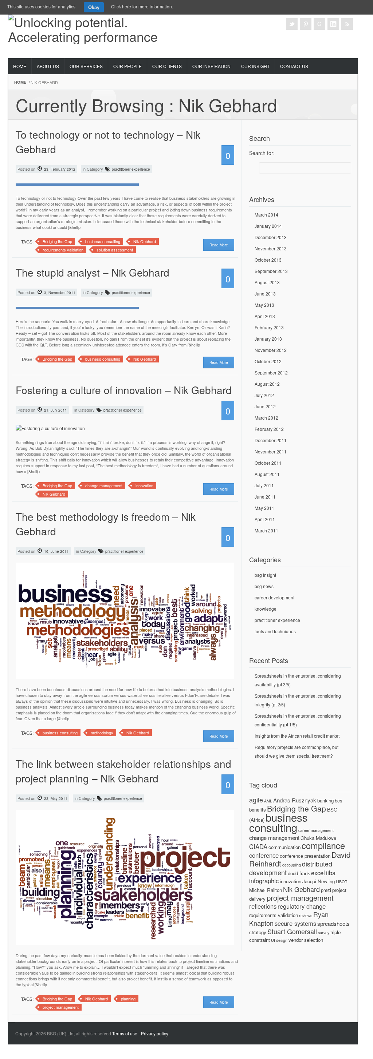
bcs (338, 800)
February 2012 (269, 429)
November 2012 (271, 350)
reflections (262, 906)
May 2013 (264, 305)
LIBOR (342, 881)
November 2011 (271, 451)
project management (61, 1007)
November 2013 (271, 248)
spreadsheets (333, 923)
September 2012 (271, 372)
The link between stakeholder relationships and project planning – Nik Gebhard (123, 770)
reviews (305, 915)
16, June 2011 (56, 551)
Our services (86, 66)
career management (316, 830)
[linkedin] (333, 24)
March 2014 (266, 214)
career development (274, 597)
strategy (257, 932)
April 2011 (265, 519)
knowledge (265, 609)
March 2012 (266, 418)
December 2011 (271, 440)
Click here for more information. (142, 6)
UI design (279, 940)
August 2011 (267, 474)
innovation (144, 485)
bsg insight (265, 575)
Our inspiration (211, 66)
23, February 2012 (59, 169)
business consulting (102, 241)
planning (128, 999)
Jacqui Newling (318, 881)
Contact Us (294, 66)
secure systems (295, 923)
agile (256, 799)
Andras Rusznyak (294, 800)
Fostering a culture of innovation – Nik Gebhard (124, 389)
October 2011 (268, 463)
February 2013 (269, 327)
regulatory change (302, 906)
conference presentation (305, 855)
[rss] (347, 24)
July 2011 (264, 485)
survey (323, 932)
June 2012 (265, 406)
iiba (330, 872)
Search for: (262, 152)
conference (264, 855)
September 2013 (271, 271)
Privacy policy (154, 1033)
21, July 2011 (55, 410)
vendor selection (305, 939)
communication (284, 847)
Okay (93, 7)
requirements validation (63, 250)
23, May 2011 (55, 798)
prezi (326, 890)
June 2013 (265, 293)
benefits (257, 809)
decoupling (291, 865)
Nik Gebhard (144, 241)
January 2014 (268, 226)
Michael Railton (265, 890)
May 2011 (264, 508)
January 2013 (268, 339)
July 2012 (264, 395)
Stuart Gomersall (292, 931)
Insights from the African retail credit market (297, 736)
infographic (264, 880)
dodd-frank (299, 873)
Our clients (167, 66)
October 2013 (268, 260)
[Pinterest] (305, 24)
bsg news (264, 586)
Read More (218, 244)
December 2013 (271, 237)
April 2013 (265, 316)
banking (325, 800)
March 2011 (266, 530)
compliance (323, 845)
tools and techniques (275, 631)
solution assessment (115, 250)
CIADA (258, 846)
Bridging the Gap (57, 241)
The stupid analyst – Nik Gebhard (92, 272)
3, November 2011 (59, 292)
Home (19, 66)
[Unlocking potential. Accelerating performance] (92, 26)
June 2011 (265, 496)
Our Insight (255, 66)
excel (318, 872)
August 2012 (267, 384)
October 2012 (268, 361)
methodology (102, 732)
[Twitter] (292, 24)
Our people (127, 66)
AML (268, 801)
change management (103, 485)
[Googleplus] (319, 24)
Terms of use (124, 1033)
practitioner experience (131, 169)
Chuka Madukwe (318, 837)
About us (48, 66)
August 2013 (267, 282)
